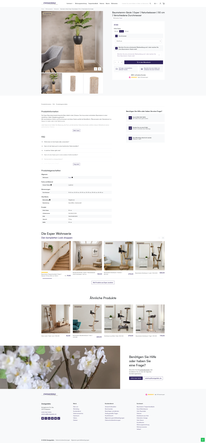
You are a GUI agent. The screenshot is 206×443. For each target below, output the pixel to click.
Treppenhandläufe (93, 3)
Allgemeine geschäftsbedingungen (114, 418)
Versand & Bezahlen (110, 406)
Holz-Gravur (140, 420)
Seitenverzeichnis (78, 413)
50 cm (121, 31)
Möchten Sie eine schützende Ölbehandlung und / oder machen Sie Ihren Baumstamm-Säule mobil (138, 48)
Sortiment (69, 3)
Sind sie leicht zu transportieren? (53, 159)
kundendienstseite (144, 370)
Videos (75, 418)
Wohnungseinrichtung (81, 3)
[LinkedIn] (49, 418)
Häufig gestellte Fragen (111, 413)
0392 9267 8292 (46, 412)
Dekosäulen (56, 9)
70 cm (126, 31)
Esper (120, 18)
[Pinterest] (52, 418)
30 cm (116, 31)
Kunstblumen (140, 422)
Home (42, 9)
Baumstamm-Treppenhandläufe (145, 406)
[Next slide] (163, 238)
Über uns (75, 406)
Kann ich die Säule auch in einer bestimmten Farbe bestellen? (61, 146)
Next (99, 69)
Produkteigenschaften (62, 104)
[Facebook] (42, 418)
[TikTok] (58, 418)
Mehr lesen (76, 130)
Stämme (102, 3)
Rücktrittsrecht (109, 415)
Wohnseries (114, 3)
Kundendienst (77, 411)
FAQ (54, 104)
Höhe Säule (117, 28)
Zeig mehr (76, 164)
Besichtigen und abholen (112, 411)
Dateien (75, 420)
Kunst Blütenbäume (142, 409)
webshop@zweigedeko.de (153, 378)
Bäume (108, 3)
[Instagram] (46, 418)
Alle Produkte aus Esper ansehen (103, 282)
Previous (95, 69)
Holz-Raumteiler (141, 411)
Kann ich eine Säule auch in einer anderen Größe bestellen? (61, 155)
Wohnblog (76, 409)
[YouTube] (55, 418)
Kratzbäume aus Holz (143, 415)
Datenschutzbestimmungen (113, 420)
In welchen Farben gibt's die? (52, 150)
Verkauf (139, 429)
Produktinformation (46, 104)
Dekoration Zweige (142, 418)
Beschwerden (109, 409)
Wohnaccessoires (49, 9)
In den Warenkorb (144, 62)
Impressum (76, 415)
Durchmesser (122, 36)
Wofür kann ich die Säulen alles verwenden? (56, 142)
